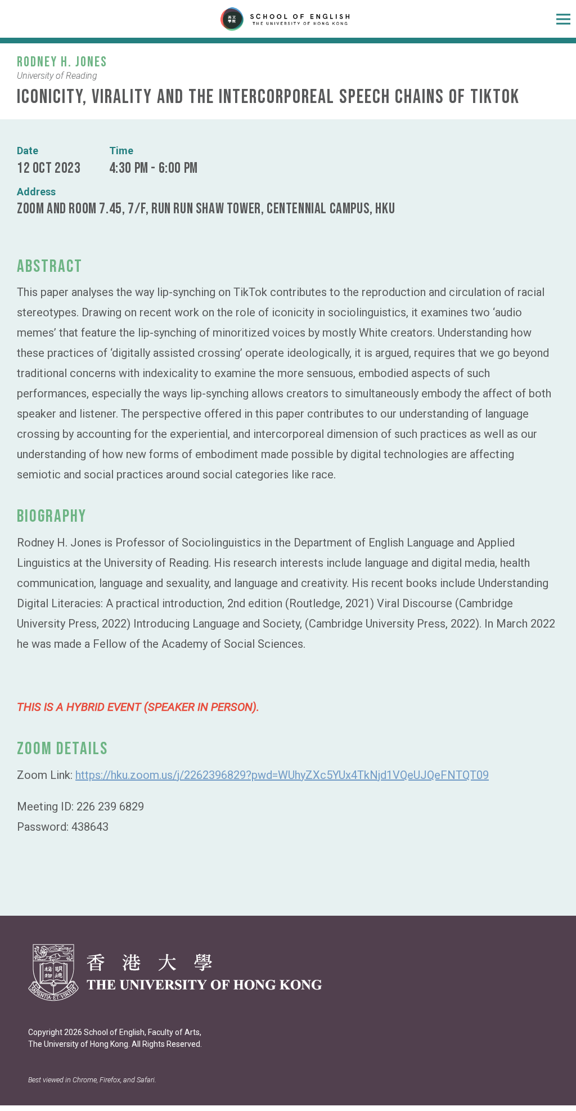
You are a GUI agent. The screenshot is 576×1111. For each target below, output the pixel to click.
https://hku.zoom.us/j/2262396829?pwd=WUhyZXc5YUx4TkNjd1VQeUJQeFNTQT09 (282, 775)
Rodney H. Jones (62, 62)
